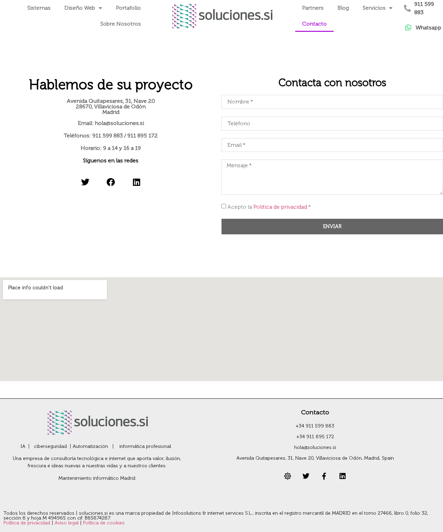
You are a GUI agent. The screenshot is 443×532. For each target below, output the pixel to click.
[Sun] (287, 476)
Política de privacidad (280, 207)
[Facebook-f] (324, 476)
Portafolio (128, 7)
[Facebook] (110, 181)
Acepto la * (269, 207)
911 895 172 (142, 135)
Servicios (374, 7)
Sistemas (39, 7)
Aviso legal (67, 523)
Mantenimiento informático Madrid (96, 478)
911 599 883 (107, 135)
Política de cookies (104, 523)
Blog (343, 7)
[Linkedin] (136, 181)
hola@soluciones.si (119, 123)
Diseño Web (79, 7)
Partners (313, 7)
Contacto (314, 23)
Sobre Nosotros (120, 23)
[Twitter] (85, 181)
